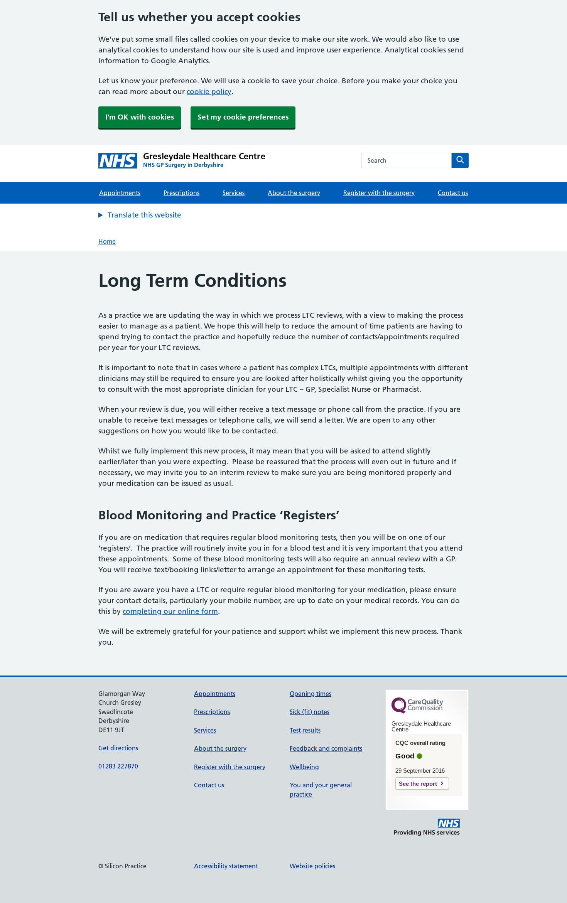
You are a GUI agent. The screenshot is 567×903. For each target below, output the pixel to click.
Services (234, 193)
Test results (305, 730)
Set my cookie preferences (243, 117)
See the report (418, 783)
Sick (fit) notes (309, 712)
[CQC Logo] (417, 712)
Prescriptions (181, 193)
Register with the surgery (379, 193)
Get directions (118, 748)
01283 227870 (118, 766)
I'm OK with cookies (139, 117)
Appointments (119, 193)
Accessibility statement (226, 866)
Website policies (312, 866)
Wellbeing (304, 767)
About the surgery (294, 193)
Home (107, 241)
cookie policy (209, 91)
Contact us (453, 193)
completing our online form (170, 611)
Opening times (310, 693)
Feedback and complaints (326, 748)
